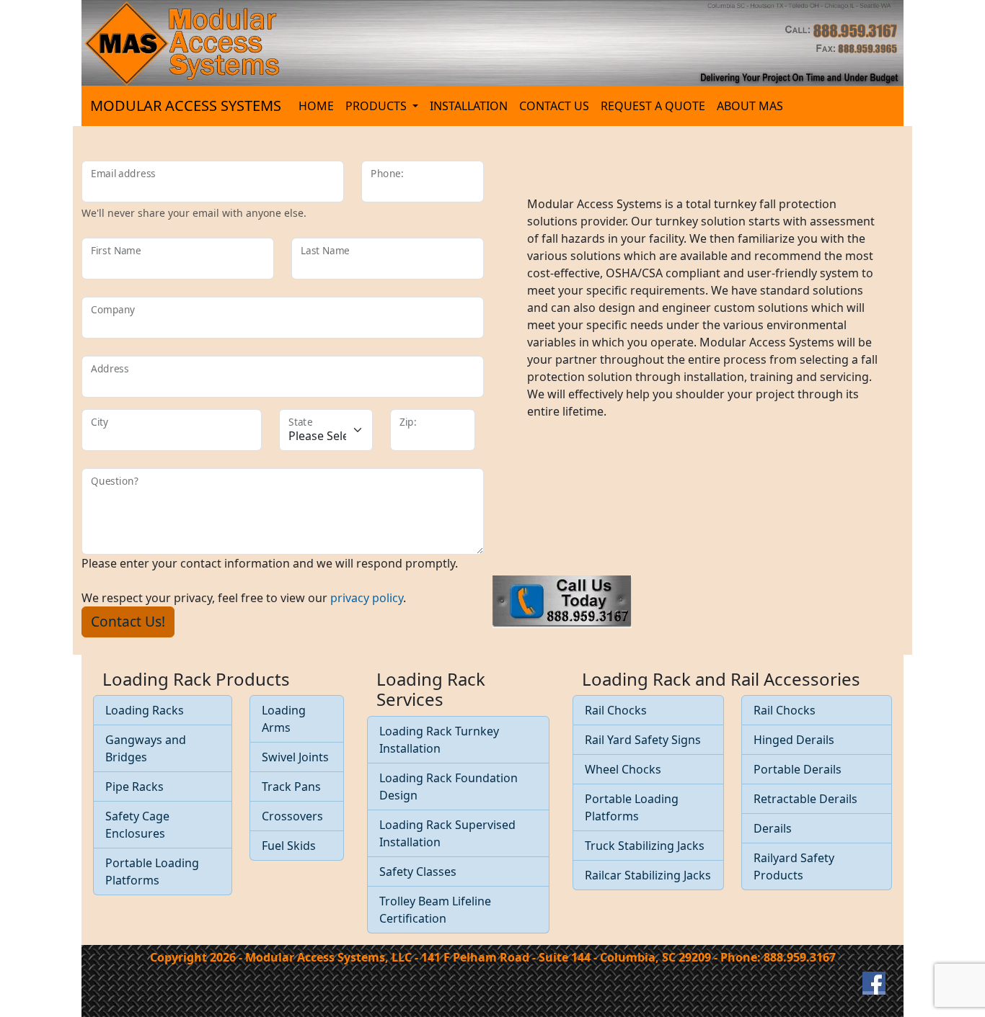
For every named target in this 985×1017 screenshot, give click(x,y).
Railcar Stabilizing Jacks (648, 875)
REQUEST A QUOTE (653, 106)
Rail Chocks (616, 710)
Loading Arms (284, 718)
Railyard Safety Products (794, 866)
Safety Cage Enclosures (137, 824)
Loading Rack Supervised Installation (447, 833)
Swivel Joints (295, 757)
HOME (316, 106)
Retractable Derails (805, 799)
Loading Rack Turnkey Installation (439, 739)
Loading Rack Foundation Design (448, 786)
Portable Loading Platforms (152, 871)
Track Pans (291, 786)
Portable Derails (798, 769)
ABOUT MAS (750, 106)
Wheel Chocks (623, 769)
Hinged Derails (794, 740)
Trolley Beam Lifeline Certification (435, 909)
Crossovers (292, 816)
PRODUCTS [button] (377, 106)
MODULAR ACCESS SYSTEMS (185, 105)
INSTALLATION (469, 106)
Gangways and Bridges (145, 748)
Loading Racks (144, 710)
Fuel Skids (289, 846)
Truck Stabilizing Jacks (644, 846)
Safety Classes (417, 871)
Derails (773, 828)
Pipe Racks (134, 786)
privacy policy (366, 598)
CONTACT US (554, 106)
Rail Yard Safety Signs (643, 740)
